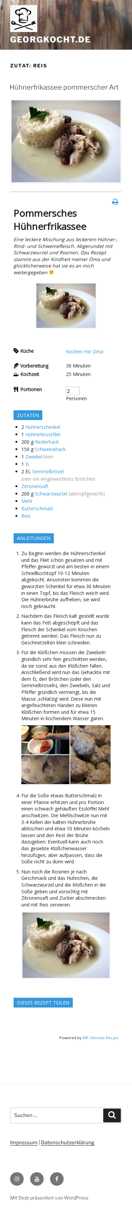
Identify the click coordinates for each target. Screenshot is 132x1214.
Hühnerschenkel (42, 427)
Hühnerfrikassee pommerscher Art (64, 87)
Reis (25, 516)
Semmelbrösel (48, 471)
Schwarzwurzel (51, 493)
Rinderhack (47, 442)
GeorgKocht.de (50, 39)
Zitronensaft (34, 486)
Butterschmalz (37, 508)
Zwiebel (33, 456)
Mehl (26, 501)
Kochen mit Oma (84, 351)
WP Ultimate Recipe (100, 1037)
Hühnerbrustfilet (43, 434)
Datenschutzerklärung (67, 1143)
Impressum (24, 1143)
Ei (27, 464)
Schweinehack (50, 449)
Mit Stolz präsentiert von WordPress (49, 1198)
